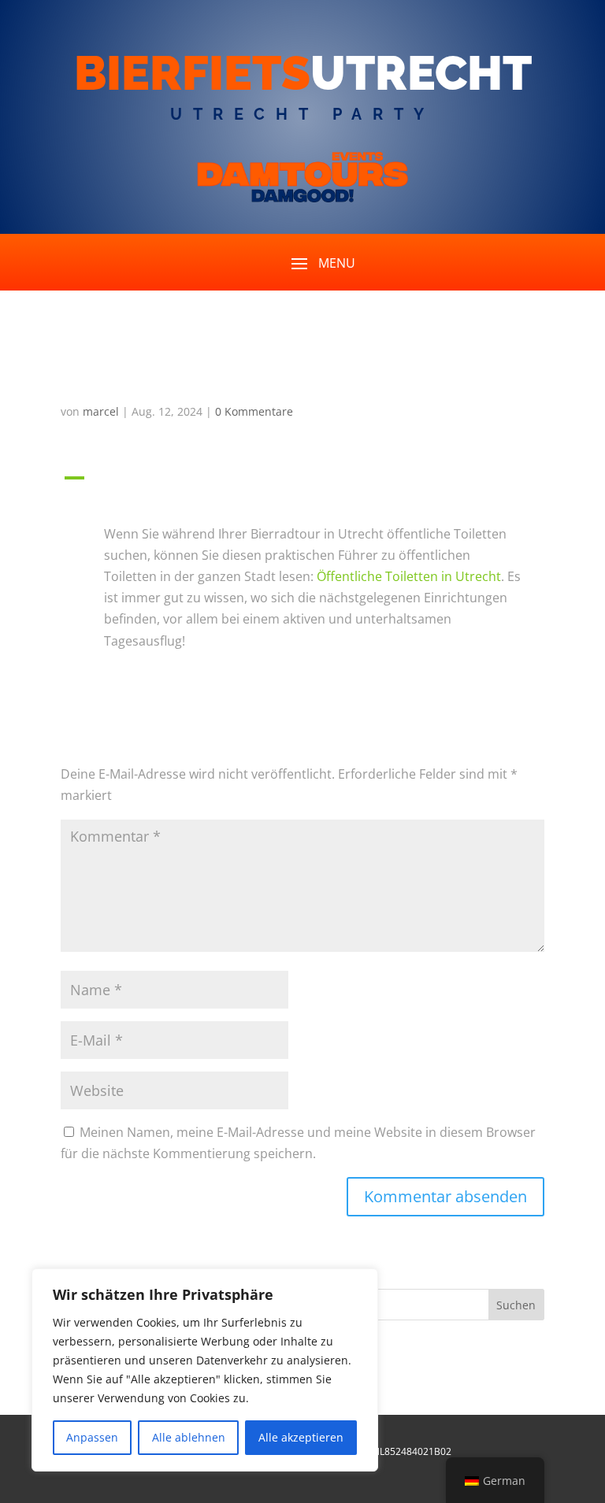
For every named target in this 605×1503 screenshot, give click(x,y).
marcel (101, 411)
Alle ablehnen (188, 1437)
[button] (302, 490)
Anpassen (92, 1437)
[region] (205, 1370)
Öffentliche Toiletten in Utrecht (409, 576)
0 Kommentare (254, 411)
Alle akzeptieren (300, 1437)
